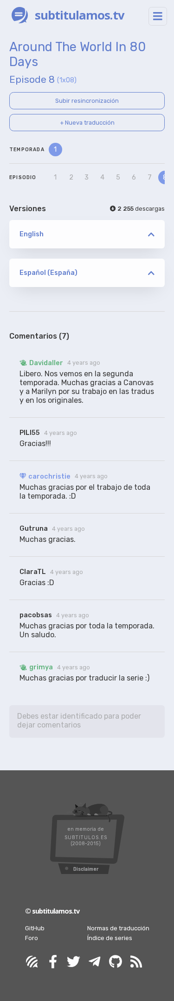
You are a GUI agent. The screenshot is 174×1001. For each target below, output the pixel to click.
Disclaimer (85, 869)
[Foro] (32, 962)
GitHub (35, 928)
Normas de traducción (118, 928)
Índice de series (109, 937)
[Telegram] (95, 962)
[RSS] (136, 962)
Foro (31, 937)
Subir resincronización (87, 100)
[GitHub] (115, 962)
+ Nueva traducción (87, 122)
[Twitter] (74, 962)
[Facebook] (53, 962)
